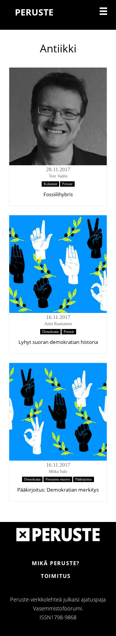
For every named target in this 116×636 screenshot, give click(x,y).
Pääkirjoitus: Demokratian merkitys (58, 489)
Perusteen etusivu (58, 479)
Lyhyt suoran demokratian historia (58, 342)
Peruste (67, 184)
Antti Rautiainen (58, 324)
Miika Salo (58, 471)
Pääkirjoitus (83, 479)
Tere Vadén (58, 176)
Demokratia (50, 332)
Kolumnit (50, 184)
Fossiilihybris (58, 194)
